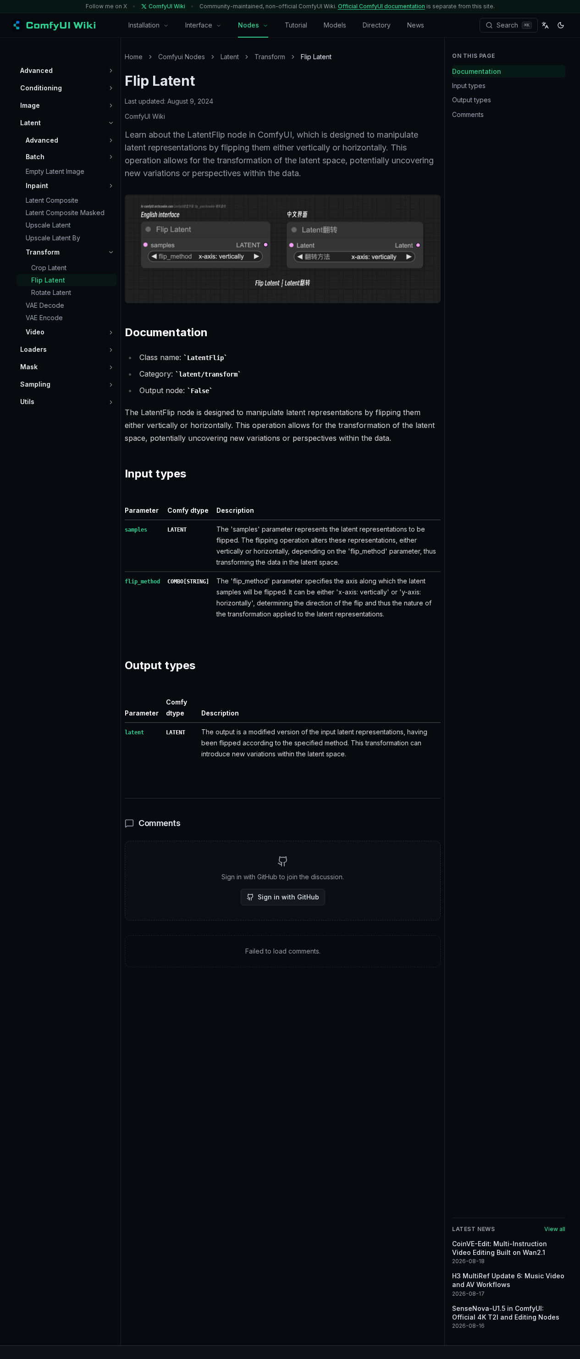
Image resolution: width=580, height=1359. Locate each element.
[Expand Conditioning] (111, 88)
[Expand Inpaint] (111, 186)
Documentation (476, 71)
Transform (269, 57)
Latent (230, 57)
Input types (469, 85)
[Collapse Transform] (111, 252)
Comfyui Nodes (181, 57)
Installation (144, 25)
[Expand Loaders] (111, 350)
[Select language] (545, 25)
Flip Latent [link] (316, 57)
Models (335, 25)
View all (554, 1229)
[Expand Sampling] (111, 385)
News (415, 25)
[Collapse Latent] (111, 123)
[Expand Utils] (111, 402)
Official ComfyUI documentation (381, 6)
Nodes (248, 25)
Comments (468, 114)
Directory (377, 25)
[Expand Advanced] (111, 71)
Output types (471, 100)
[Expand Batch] (111, 157)
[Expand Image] (111, 105)
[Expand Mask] (111, 367)
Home (134, 57)
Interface (198, 25)
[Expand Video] (111, 332)
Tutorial (296, 25)
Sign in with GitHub (288, 897)
